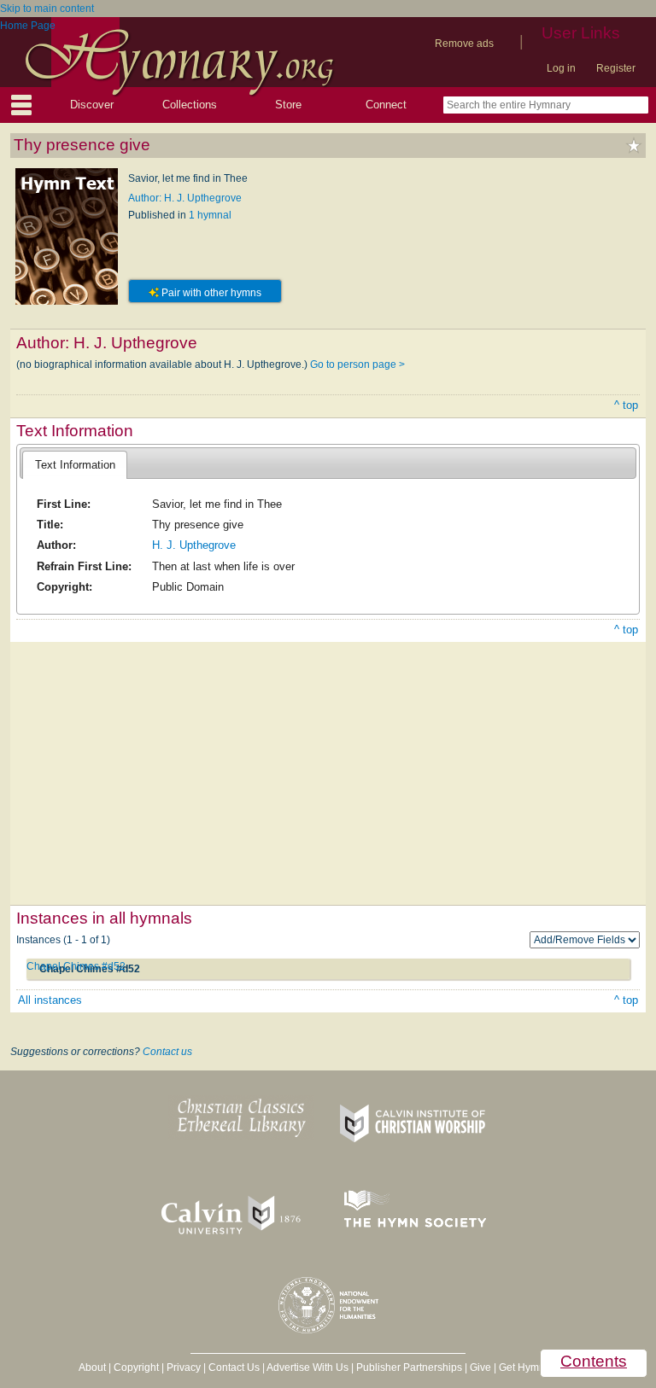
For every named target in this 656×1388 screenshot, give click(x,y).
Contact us (167, 1052)
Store (288, 104)
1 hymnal (210, 215)
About (92, 1367)
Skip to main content (47, 9)
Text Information (75, 464)
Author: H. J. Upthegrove (185, 198)
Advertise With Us (307, 1367)
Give (480, 1367)
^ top (626, 405)
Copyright (136, 1367)
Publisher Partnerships (409, 1367)
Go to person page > (357, 364)
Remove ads (464, 44)
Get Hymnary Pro (538, 1367)
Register (616, 68)
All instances (50, 1000)
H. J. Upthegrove (194, 545)
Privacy (184, 1367)
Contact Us (234, 1367)
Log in (561, 68)
